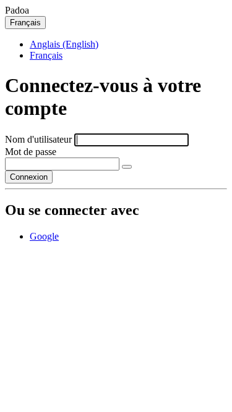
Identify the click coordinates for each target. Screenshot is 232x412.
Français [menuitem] (46, 55)
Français (25, 22)
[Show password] (127, 167)
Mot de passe (30, 151)
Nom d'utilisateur (38, 139)
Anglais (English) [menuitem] (64, 44)
